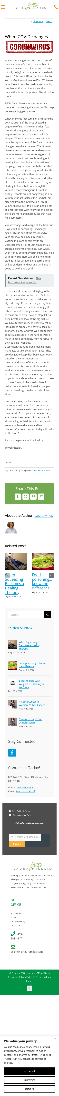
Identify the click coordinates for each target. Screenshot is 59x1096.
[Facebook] (12, 753)
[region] (29, 1066)
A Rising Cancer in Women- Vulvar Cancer (32, 703)
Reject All (29, 1088)
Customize (29, 1079)
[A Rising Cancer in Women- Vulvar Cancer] (12, 702)
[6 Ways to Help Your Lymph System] (12, 719)
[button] (7, 575)
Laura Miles (43, 515)
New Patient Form (20, 811)
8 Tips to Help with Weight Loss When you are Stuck (32, 684)
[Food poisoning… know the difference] (43, 554)
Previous (38, 21)
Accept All (29, 1071)
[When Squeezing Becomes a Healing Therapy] (16, 554)
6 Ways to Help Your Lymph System (30, 721)
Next (49, 21)
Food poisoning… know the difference (42, 581)
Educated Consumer (41, 470)
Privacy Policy (25, 977)
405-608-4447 (25, 787)
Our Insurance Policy (22, 814)
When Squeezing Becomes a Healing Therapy (14, 583)
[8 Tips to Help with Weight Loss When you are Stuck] (12, 681)
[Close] (56, 1038)
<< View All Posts (20, 628)
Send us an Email (25, 791)
